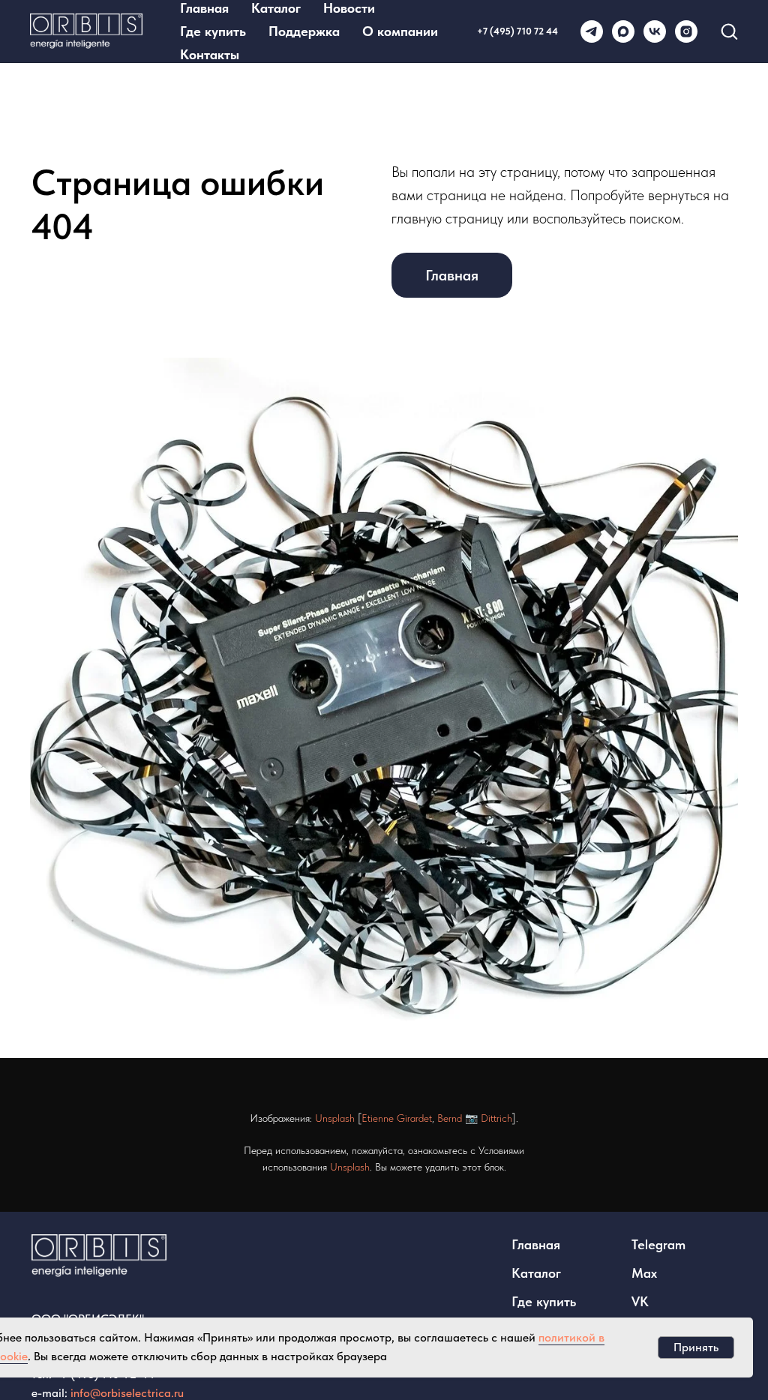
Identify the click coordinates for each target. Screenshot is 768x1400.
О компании (400, 31)
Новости (349, 8)
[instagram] (686, 31)
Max (644, 1273)
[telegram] (591, 31)
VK (640, 1301)
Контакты (209, 54)
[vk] (655, 31)
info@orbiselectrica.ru (127, 1393)
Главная (204, 8)
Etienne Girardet (397, 1118)
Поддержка (304, 31)
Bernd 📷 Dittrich (474, 1118)
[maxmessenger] (623, 31)
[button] (729, 31)
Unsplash (335, 1118)
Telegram (659, 1244)
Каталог (276, 8)
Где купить (213, 31)
